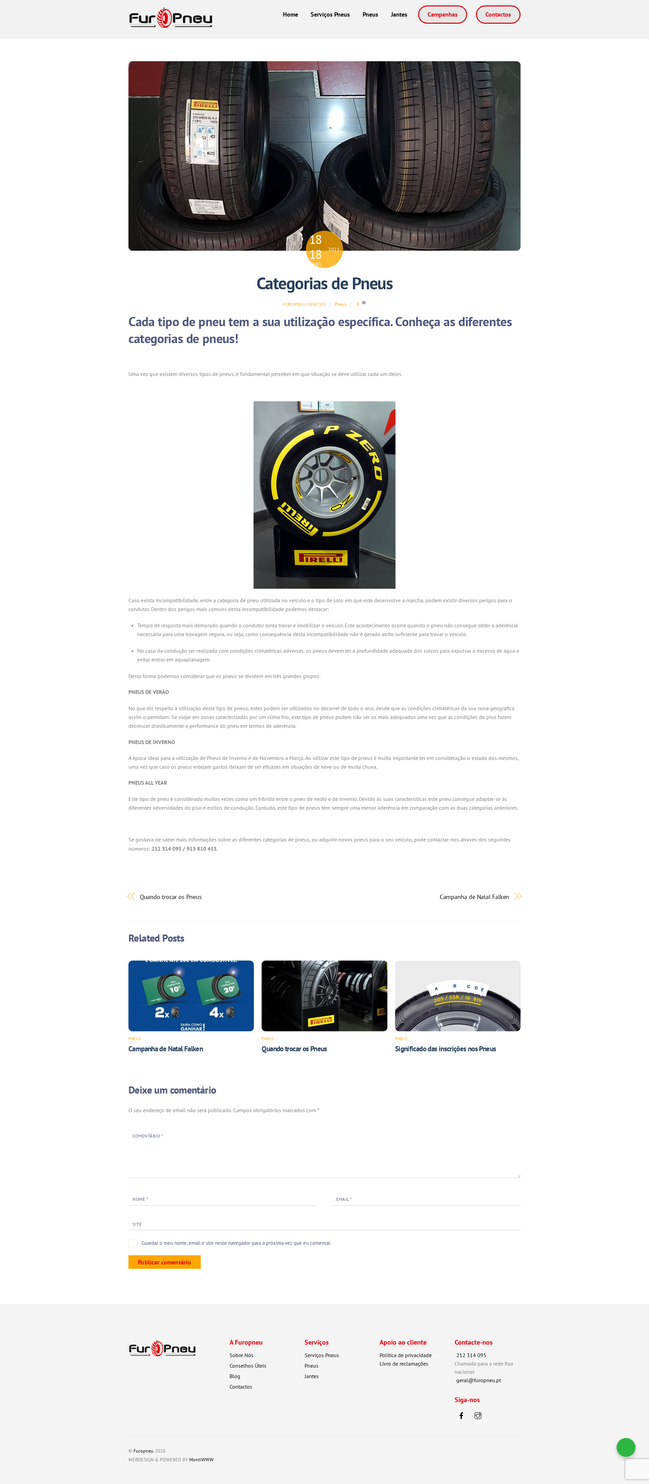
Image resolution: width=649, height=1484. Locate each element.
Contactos (498, 14)
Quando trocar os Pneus (171, 897)
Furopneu (143, 1450)
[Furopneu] (170, 24)
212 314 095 (471, 1355)
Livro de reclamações (404, 1363)
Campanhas (443, 14)
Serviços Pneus (330, 14)
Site (137, 1224)
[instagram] (478, 1414)
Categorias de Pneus (325, 283)
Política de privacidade (406, 1355)
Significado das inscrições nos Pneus (445, 1048)
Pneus (370, 14)
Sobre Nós (242, 1355)
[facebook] (461, 1414)
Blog (235, 1376)
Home (290, 14)
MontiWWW (201, 1459)
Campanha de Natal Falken (474, 897)
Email (344, 1199)
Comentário (148, 1136)
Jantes (399, 14)
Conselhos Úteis (248, 1365)
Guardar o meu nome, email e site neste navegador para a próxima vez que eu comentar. (236, 1243)
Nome (140, 1199)
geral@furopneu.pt (478, 1380)
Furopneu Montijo (304, 304)
